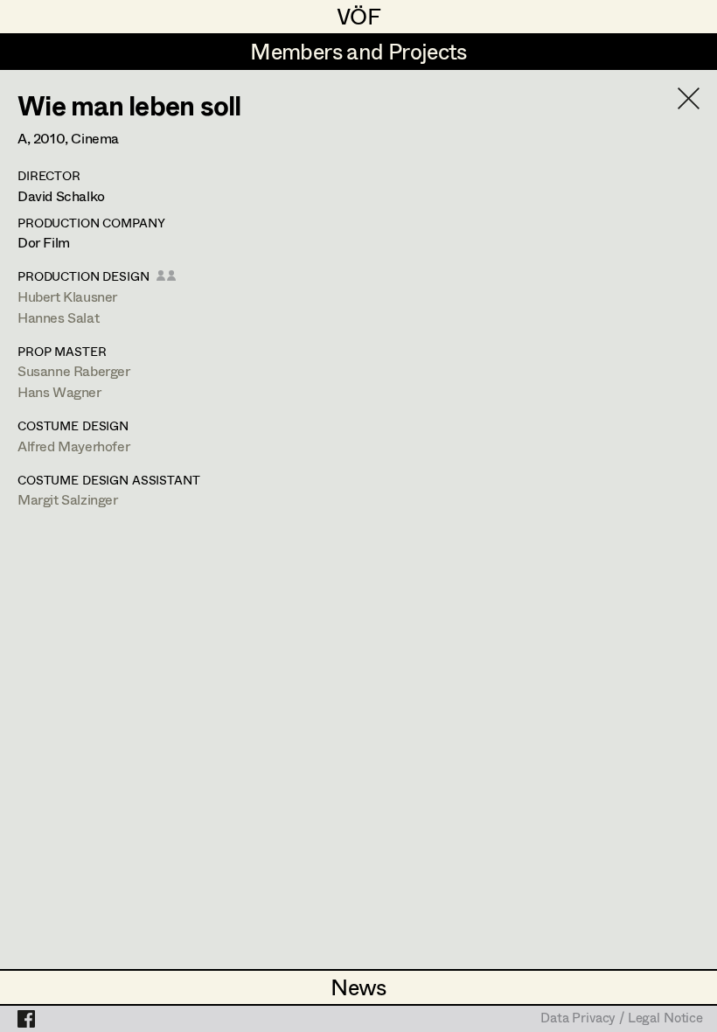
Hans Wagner (59, 391)
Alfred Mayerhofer (73, 446)
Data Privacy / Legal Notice (621, 1019)
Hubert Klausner (67, 296)
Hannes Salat (58, 317)
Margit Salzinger (67, 499)
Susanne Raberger (73, 370)
